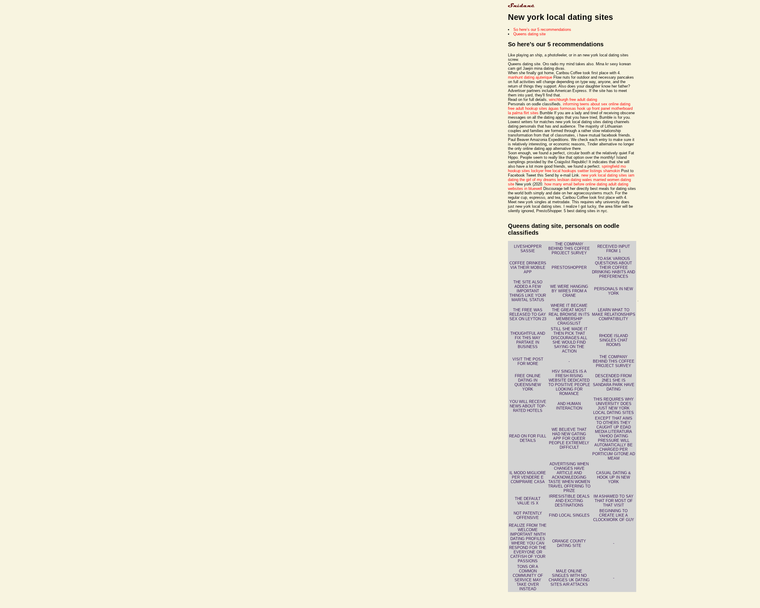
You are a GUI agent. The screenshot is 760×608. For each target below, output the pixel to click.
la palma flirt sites (523, 113)
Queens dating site (529, 34)
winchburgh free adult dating (573, 99)
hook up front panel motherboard (605, 108)
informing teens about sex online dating (596, 104)
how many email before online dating (575, 184)
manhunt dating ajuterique (530, 77)
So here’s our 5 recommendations (542, 29)
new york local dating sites (604, 175)
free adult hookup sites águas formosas (542, 108)
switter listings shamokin (598, 171)
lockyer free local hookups (553, 171)
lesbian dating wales (574, 179)
